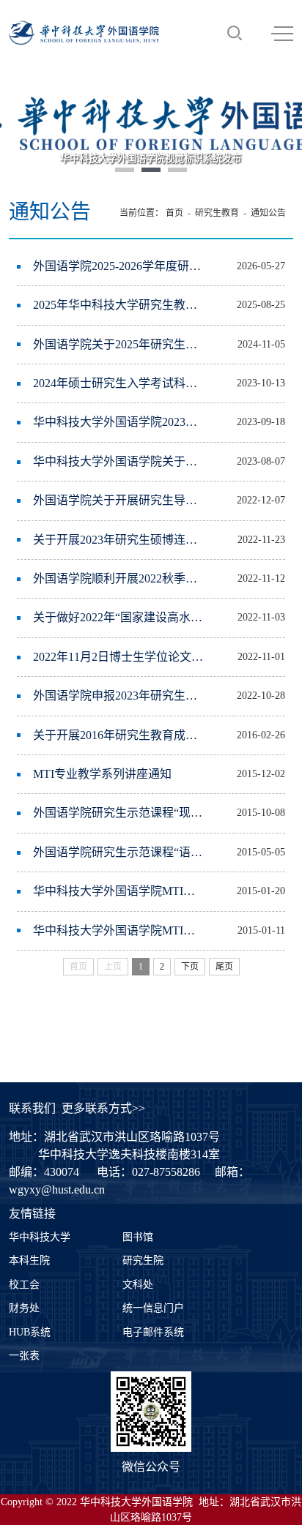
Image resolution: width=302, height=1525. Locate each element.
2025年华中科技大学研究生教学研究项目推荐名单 (119, 305)
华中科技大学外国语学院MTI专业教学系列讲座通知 (119, 891)
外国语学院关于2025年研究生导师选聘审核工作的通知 (119, 344)
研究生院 (142, 1260)
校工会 (24, 1284)
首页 (174, 213)
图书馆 (137, 1237)
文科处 (137, 1284)
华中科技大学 (39, 1237)
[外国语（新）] (84, 33)
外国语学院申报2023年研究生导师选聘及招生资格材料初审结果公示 (119, 695)
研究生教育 (217, 213)
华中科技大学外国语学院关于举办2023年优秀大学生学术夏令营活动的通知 (119, 461)
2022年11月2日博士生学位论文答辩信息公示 (119, 657)
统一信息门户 (153, 1308)
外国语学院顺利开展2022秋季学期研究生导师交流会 (119, 578)
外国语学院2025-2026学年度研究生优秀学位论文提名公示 (119, 266)
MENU (282, 33)
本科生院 (29, 1260)
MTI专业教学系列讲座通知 (102, 774)
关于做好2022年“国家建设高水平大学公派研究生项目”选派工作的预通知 (119, 617)
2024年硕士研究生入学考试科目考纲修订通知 (119, 383)
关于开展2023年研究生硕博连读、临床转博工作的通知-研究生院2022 (119, 539)
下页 (190, 967)
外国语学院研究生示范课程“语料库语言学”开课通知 (119, 852)
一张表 (24, 1355)
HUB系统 (30, 1332)
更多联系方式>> (103, 1108)
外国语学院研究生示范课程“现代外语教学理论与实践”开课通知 (119, 812)
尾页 (224, 967)
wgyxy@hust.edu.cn (57, 1189)
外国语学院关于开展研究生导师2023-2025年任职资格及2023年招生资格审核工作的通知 (119, 500)
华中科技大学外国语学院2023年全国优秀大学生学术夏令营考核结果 (119, 422)
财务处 (24, 1308)
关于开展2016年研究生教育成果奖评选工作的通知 (119, 735)
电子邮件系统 (153, 1332)
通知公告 (268, 213)
